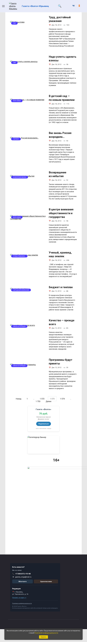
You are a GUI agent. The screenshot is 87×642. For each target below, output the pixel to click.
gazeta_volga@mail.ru (22, 577)
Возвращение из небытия (57, 174)
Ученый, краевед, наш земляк (60, 254)
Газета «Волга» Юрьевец (35, 6)
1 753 (38, 401)
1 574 (62, 399)
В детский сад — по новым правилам (62, 98)
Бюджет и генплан (61, 287)
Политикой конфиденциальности (46, 633)
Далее (48, 401)
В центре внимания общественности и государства (61, 213)
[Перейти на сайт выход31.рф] (43, 445)
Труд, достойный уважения (60, 19)
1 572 (42, 399)
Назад (18, 399)
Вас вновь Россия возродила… (60, 135)
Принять (43, 637)
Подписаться (43, 424)
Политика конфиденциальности (22, 603)
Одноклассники (46, 581)
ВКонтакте (23, 581)
